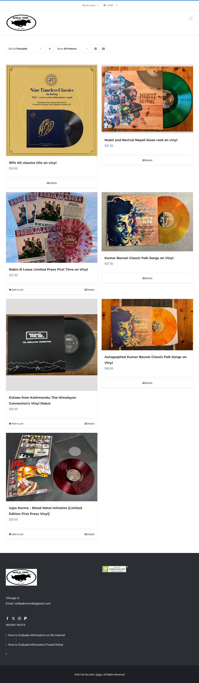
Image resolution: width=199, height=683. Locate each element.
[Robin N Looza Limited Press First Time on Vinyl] (51, 227)
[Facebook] (7, 618)
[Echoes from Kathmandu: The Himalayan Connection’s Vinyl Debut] (51, 345)
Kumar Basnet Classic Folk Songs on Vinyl (139, 258)
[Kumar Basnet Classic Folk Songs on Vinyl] (147, 221)
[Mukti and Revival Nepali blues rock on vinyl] (147, 99)
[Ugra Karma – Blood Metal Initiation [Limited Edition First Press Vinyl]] (51, 467)
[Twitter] (13, 618)
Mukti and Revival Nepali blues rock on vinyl (141, 140)
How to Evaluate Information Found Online (35, 644)
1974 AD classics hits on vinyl (33, 163)
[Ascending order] (49, 49)
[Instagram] (19, 618)
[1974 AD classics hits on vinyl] (51, 110)
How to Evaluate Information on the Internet (36, 635)
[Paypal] (25, 618)
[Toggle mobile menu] (191, 18)
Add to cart (17, 289)
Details (53, 183)
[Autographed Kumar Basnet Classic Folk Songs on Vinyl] (147, 324)
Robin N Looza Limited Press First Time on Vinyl (48, 269)
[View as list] (103, 49)
